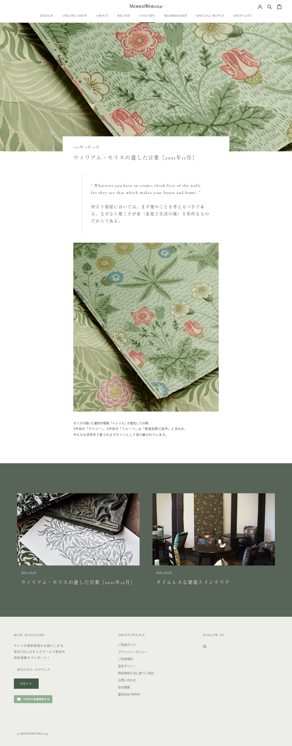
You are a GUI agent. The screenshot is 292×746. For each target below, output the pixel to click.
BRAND (124, 16)
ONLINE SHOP (74, 16)
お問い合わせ (127, 680)
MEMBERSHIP (175, 16)
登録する (26, 684)
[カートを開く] (279, 6)
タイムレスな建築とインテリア (193, 582)
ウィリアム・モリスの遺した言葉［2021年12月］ (78, 582)
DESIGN (46, 16)
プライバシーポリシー (133, 652)
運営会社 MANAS (129, 694)
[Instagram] (204, 646)
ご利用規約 (125, 659)
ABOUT (102, 16)
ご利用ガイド (127, 644)
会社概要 (124, 687)
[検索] (269, 6)
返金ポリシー (127, 666)
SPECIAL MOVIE (210, 16)
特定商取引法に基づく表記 (136, 673)
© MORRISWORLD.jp (32, 733)
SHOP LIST (242, 16)
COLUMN (147, 16)
